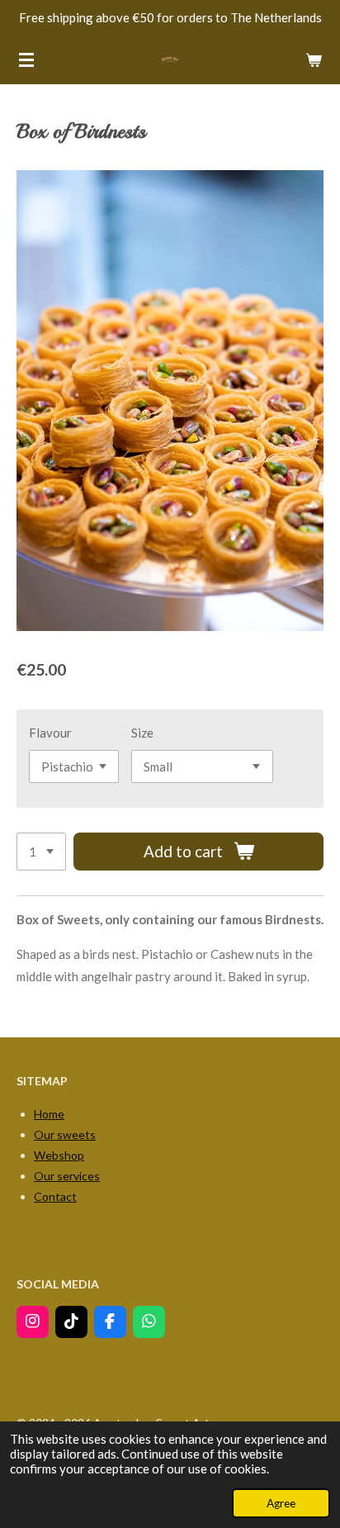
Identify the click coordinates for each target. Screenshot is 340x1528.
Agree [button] (281, 1503)
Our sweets (65, 1134)
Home (49, 1114)
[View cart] (313, 59)
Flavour (50, 732)
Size (142, 732)
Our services (67, 1176)
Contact (55, 1196)
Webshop (59, 1155)
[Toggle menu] (26, 59)
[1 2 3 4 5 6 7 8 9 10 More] (41, 852)
